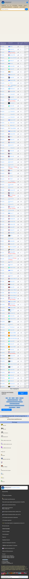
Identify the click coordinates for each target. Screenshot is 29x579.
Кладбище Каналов (6, 539)
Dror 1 (11, 273)
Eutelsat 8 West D (13, 292)
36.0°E (3, 131)
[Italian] (13, 573)
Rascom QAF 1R (13, 246)
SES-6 (11, 361)
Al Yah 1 (11, 83)
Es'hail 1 (11, 178)
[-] (10, 5)
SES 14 (11, 366)
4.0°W (3, 273)
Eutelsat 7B (12, 232)
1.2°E (3, 252)
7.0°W (3, 281)
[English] (1, 573)
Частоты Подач (5, 561)
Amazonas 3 (12, 383)
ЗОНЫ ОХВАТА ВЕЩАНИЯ (7, 7)
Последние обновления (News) (9, 504)
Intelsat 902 (12, 369)
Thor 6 (11, 264)
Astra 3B (11, 184)
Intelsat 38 (12, 105)
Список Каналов (5, 534)
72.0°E (3, 49)
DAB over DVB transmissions (7, 551)
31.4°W (3, 341)
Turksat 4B (12, 94)
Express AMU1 (13, 131)
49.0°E (3, 97)
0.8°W (3, 255)
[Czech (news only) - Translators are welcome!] (16, 573)
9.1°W (3, 298)
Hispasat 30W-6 (13, 335)
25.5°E (3, 179)
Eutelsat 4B (12, 241)
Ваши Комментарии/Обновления (15, 419)
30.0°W (3, 332)
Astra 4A (11, 238)
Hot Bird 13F (12, 218)
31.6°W (3, 338)
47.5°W (3, 366)
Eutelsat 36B (12, 91)
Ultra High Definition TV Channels (11, 545)
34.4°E (3, 136)
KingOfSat (24, 576)
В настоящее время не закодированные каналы (14, 405)
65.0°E (3, 63)
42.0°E (3, 108)
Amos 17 (11, 213)
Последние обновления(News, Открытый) (7, 508)
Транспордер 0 (12, 407)
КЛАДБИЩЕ (15, 7)
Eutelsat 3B (12, 244)
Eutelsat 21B (12, 190)
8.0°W (3, 292)
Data (20, 399)
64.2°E (3, 66)
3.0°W (3, 270)
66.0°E (3, 60)
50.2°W (3, 372)
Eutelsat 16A (12, 216)
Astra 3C (11, 187)
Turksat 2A (12, 181)
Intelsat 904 (12, 341)
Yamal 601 (12, 97)
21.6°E (3, 190)
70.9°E (3, 52)
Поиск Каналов (6, 525)
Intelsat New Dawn (13, 338)
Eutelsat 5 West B (13, 278)
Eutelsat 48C (12, 252)
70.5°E (3, 55)
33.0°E (3, 142)
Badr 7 (11, 173)
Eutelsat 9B (12, 227)
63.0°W (3, 386)
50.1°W (3, 369)
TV (9, 398)
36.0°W (3, 346)
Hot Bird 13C (12, 372)
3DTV (17, 398)
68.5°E (3, 57)
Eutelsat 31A (12, 206)
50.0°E (3, 94)
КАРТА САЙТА (22, 7)
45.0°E (3, 106)
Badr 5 (11, 153)
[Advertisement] (14, 26)
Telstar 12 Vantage (11, 310)
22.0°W (3, 321)
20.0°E (3, 193)
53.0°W (3, 375)
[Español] (11, 573)
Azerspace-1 (12, 103)
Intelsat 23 (12, 375)
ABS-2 (11, 46)
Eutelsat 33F (12, 142)
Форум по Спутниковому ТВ (7, 563)
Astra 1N (11, 204)
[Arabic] (21, 573)
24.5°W (3, 324)
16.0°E (3, 216)
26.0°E (3, 170)
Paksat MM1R (13, 128)
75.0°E (3, 46)
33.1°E (3, 139)
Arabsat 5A (12, 156)
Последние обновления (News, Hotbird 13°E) (12, 511)
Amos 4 (11, 63)
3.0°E (3, 244)
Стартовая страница (15, 487)
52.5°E (3, 83)
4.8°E (3, 235)
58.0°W (3, 380)
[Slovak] (17, 573)
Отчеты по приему (5, 531)
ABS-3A (11, 270)
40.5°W (3, 361)
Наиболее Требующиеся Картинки (9, 542)
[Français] (3, 573)
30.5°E (3, 150)
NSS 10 (12, 358)
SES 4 (11, 321)
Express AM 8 (12, 307)
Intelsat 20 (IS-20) (13, 57)
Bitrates (18, 407)
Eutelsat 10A (12, 303)
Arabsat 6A (12, 150)
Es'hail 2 (11, 176)
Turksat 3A (12, 111)
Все (6, 398)
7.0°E (3, 230)
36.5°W (3, 352)
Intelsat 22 (12, 49)
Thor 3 (11, 275)
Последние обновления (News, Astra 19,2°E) (12, 514)
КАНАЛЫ (20, 5)
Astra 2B (11, 258)
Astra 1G (11, 145)
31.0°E (3, 148)
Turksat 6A (12, 108)
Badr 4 (11, 136)
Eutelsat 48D (12, 352)
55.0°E (3, 77)
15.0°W (3, 310)
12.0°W (3, 304)
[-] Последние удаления (14, 403)
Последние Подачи (6, 562)
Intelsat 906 (12, 66)
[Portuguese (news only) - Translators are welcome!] (10, 573)
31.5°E (3, 145)
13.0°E (3, 218)
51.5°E (3, 88)
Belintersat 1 (12, 88)
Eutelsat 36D (12, 133)
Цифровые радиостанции (13, 399)
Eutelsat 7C (12, 230)
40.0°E (3, 120)
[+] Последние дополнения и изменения (14, 401)
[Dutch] (4, 573)
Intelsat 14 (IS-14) (13, 364)
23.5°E (3, 184)
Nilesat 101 (12, 139)
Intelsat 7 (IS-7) (13, 318)
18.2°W (3, 318)
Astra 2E (11, 159)
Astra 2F (11, 161)
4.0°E (3, 241)
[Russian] (24, 573)
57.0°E (3, 71)
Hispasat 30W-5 (13, 332)
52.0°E (3, 85)
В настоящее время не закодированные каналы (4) (14, 523)
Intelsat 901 (12, 330)
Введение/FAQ (5, 491)
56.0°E (3, 74)
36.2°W (3, 349)
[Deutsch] (6, 573)
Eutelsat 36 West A (13, 99)
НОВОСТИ (4, 5)
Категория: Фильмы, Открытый (8, 557)
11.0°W (3, 301)
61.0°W (3, 383)
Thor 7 (11, 255)
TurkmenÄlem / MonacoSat (12, 86)
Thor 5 (11, 261)
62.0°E (3, 69)
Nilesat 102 (12, 281)
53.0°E (3, 80)
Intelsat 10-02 (12, 267)
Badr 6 (11, 195)
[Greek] (18, 573)
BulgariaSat (12, 249)
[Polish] (14, 573)
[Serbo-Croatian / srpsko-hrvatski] (26, 573)
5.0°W (3, 278)
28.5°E (3, 167)
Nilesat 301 (12, 287)
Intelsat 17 (12, 60)
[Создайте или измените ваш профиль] (27, 2)
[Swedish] (7, 573)
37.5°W (3, 355)
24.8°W (3, 327)
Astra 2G (11, 164)
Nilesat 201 (12, 284)
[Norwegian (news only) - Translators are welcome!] (9, 573)
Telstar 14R (12, 386)
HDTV (13, 398)
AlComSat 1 (12, 327)
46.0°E (3, 103)
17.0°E (3, 213)
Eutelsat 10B (12, 224)
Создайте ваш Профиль (7, 495)
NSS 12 (12, 71)
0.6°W (3, 258)
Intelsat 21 (12, 380)
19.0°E (3, 210)
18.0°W (3, 316)
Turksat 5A (12, 148)
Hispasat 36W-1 (13, 346)
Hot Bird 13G (12, 221)
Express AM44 (13, 301)
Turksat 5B (12, 114)
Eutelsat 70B (12, 54)
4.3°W (3, 275)
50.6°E (3, 100)
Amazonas (12, 349)
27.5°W (3, 330)
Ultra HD (21, 398)
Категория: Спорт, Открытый (7, 555)
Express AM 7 (12, 119)
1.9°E (3, 249)
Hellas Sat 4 (12, 122)
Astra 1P (11, 201)
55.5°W (3, 378)
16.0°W (3, 313)
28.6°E (3, 153)
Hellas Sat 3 (12, 125)
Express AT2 (12, 74)
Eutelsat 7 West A (13, 289)
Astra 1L (11, 324)
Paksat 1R (12, 167)
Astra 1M (11, 198)
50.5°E (3, 91)
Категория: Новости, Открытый (8, 556)
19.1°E (3, 207)
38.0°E (3, 128)
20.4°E (3, 195)
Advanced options (23, 393)
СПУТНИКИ (14, 5)
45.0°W (3, 364)
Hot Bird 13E (12, 313)
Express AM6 (12, 80)
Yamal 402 (12, 77)
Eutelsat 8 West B (13, 295)
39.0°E (3, 122)
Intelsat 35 (12, 344)
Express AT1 (12, 51)
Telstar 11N (12, 355)
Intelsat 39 (12, 69)
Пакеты (25, 5)
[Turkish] (23, 573)
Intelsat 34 (12, 378)
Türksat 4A (12, 117)
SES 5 (11, 235)
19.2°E (3, 198)
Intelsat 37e (12, 315)
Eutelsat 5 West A (13, 297)
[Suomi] (20, 573)
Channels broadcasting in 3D (9, 548)
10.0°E (3, 224)
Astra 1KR (12, 210)
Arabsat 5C (12, 192)
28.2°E (3, 159)
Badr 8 (11, 170)
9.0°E (3, 227)
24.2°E (3, 181)
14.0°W (3, 307)
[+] (7, 5)
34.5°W (3, 344)
